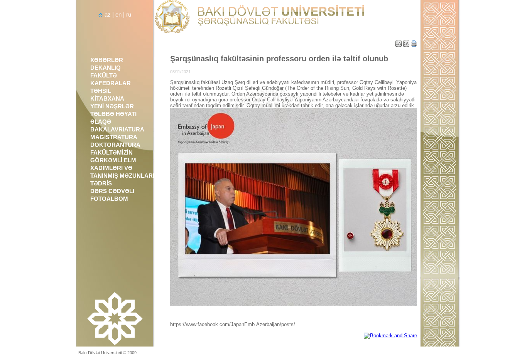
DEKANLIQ (105, 68)
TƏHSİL (100, 91)
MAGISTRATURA (113, 137)
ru (128, 15)
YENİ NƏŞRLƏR (112, 106)
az (108, 15)
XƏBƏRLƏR (106, 60)
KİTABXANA (107, 99)
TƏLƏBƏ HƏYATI (113, 114)
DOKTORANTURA (115, 145)
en (118, 15)
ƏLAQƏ (100, 122)
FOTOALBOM (109, 199)
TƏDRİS (101, 183)
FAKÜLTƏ (103, 75)
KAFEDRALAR (110, 83)
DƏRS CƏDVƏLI (112, 191)
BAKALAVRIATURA (117, 129)
